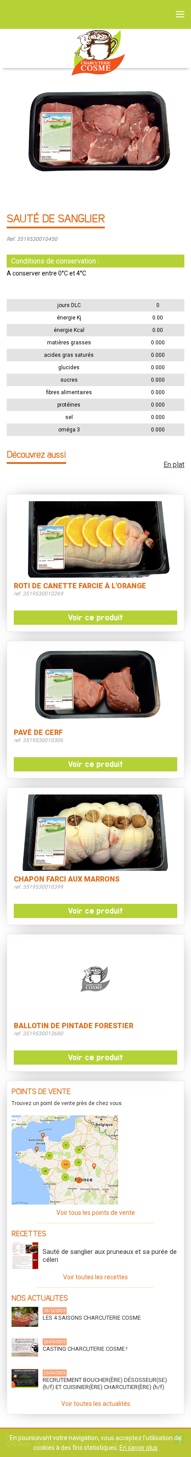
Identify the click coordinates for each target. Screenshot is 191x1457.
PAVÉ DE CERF (38, 733)
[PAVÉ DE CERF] (95, 686)
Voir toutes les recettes (95, 1277)
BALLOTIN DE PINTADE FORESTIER (73, 1026)
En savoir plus (138, 1447)
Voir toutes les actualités (95, 1403)
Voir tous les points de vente (95, 1212)
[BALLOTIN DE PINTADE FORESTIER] (95, 979)
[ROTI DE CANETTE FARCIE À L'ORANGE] (95, 539)
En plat (173, 464)
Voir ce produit (95, 618)
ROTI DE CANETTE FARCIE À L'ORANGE (80, 586)
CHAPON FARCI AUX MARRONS (66, 879)
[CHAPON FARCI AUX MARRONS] (95, 832)
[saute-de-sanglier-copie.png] (95, 127)
